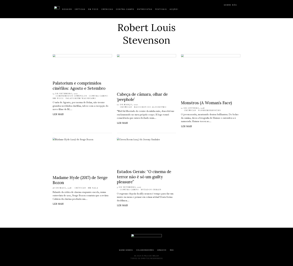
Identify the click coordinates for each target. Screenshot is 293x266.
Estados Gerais (151, 189)
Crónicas (126, 107)
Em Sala (93, 188)
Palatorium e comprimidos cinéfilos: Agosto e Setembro (79, 86)
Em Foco (58, 98)
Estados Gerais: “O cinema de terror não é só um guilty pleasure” (144, 177)
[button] (237, 10)
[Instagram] (219, 10)
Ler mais (58, 114)
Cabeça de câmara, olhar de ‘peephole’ (142, 97)
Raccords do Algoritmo (150, 107)
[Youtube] (229, 10)
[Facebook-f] (209, 10)
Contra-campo (98, 96)
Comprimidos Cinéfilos (71, 96)
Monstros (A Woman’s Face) (206, 102)
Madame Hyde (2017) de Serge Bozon (80, 180)
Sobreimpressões (209, 110)
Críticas (80, 188)
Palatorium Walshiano (81, 98)
